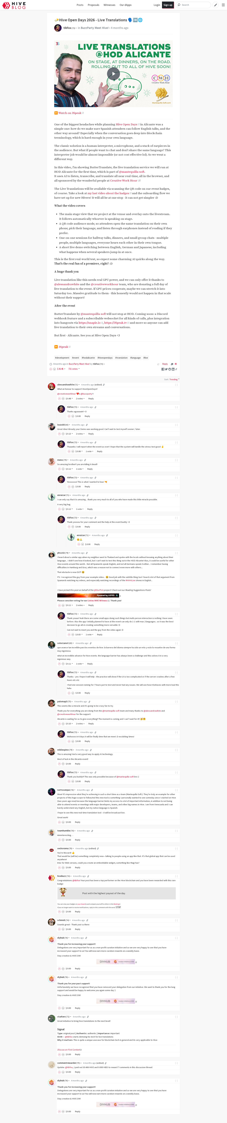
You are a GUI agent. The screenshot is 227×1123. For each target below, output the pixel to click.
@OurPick (98, 590)
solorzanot (64, 643)
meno (62, 460)
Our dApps (126, 5)
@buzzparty (86, 393)
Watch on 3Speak (69, 113)
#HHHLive (130, 580)
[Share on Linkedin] (173, 368)
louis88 (62, 424)
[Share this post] (176, 369)
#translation (121, 357)
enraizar (63, 495)
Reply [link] (165, 363)
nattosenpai (65, 790)
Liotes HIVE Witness (97, 600)
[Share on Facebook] (163, 368)
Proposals (93, 5)
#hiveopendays (105, 357)
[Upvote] (51, 368)
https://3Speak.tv (115, 323)
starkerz (63, 1016)
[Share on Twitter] (166, 368)
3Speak (63, 347)
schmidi (63, 920)
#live (145, 357)
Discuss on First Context (68, 1049)
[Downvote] (54, 368)
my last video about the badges (108, 193)
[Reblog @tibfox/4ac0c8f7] (158, 363)
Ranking (116, 904)
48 (175, 363)
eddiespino (64, 749)
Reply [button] (91, 398)
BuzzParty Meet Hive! (95, 28)
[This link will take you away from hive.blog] (89, 596)
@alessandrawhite (66, 284)
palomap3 (64, 701)
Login (157, 5)
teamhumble (65, 830)
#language (135, 357)
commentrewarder (68, 1063)
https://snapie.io (90, 323)
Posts (80, 5)
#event (75, 357)
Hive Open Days (126, 124)
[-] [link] (176, 384)
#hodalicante (88, 357)
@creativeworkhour (104, 284)
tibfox (69, 28)
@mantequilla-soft (131, 172)
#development (62, 357)
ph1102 (62, 552)
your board (81, 904)
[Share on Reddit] (169, 368)
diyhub (62, 937)
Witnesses (109, 5)
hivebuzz (63, 876)
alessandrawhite (67, 384)
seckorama (64, 848)
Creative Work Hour (123, 180)
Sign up (168, 5)
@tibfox (76, 880)
